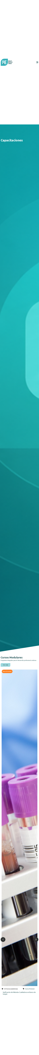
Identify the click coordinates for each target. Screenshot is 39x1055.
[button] (36, 939)
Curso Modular (29, 989)
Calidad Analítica (7, 671)
